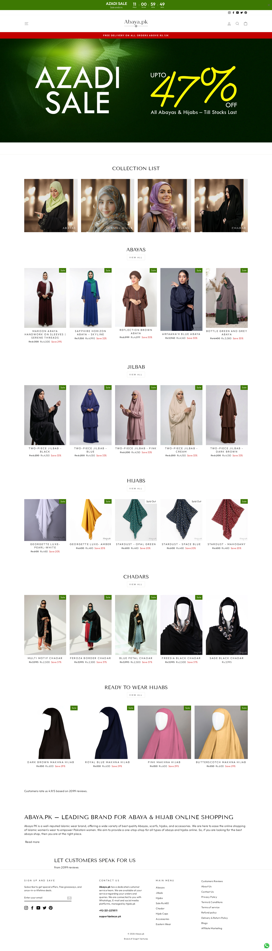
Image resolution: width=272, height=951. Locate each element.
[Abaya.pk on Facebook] (32, 908)
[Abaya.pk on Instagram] (26, 908)
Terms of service (210, 907)
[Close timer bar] (269, 5)
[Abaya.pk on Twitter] (44, 908)
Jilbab (159, 892)
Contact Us (207, 891)
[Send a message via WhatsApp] (266, 945)
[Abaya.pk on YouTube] (38, 908)
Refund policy (209, 912)
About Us (206, 886)
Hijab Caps (162, 913)
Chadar (160, 908)
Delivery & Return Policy (214, 917)
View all (136, 257)
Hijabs (159, 898)
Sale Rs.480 (162, 903)
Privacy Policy (209, 896)
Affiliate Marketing (211, 928)
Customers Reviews (212, 881)
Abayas (160, 887)
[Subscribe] (69, 898)
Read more (32, 842)
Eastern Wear (163, 924)
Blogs (204, 923)
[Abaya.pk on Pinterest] (51, 908)
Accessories (162, 918)
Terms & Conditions (212, 902)
